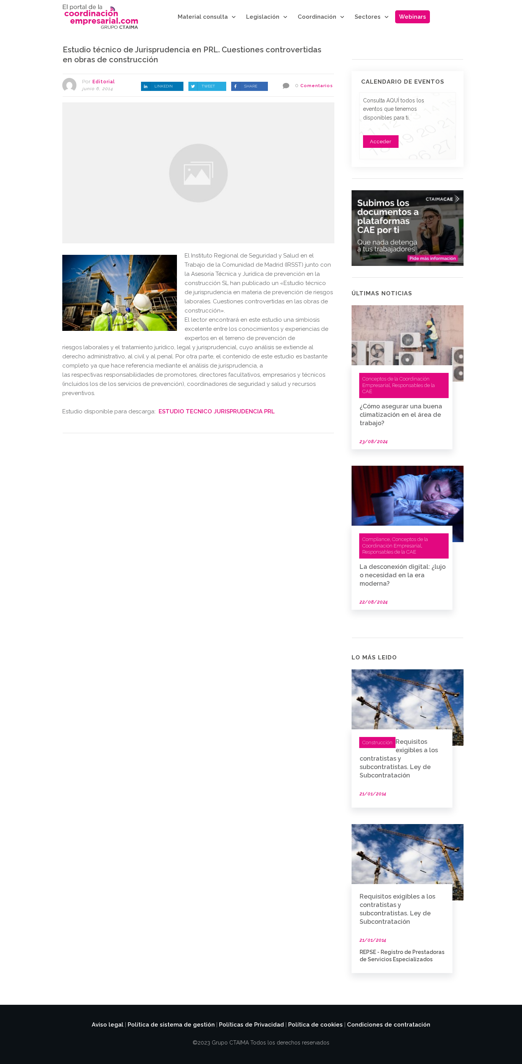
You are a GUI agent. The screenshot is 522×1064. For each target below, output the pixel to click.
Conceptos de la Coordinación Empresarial (395, 542)
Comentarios (316, 85)
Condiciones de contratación (388, 1024)
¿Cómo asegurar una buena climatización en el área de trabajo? (401, 415)
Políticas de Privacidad (251, 1024)
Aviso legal (107, 1024)
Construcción (377, 742)
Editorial (103, 81)
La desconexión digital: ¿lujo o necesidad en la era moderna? (403, 575)
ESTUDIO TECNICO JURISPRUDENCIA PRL (217, 411)
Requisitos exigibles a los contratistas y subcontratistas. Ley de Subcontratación (399, 758)
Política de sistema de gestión (171, 1024)
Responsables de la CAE (389, 552)
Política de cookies (315, 1024)
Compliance (376, 539)
